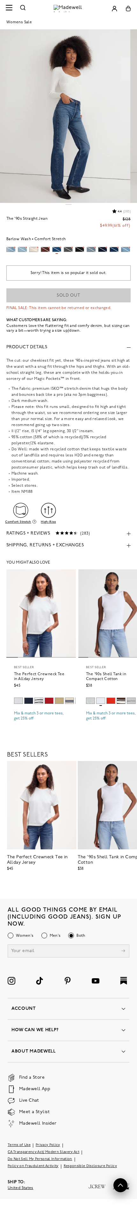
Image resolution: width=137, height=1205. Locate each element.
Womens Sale (19, 22)
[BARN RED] (49, 701)
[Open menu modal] (9, 8)
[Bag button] (128, 8)
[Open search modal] (23, 8)
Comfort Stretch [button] (18, 522)
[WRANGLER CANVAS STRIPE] (69, 701)
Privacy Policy (48, 1145)
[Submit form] (123, 951)
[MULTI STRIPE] (131, 701)
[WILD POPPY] (110, 701)
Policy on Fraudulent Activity (33, 1166)
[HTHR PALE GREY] (18, 701)
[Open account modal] (114, 8)
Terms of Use (19, 1145)
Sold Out (68, 295)
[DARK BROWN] (121, 701)
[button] (120, 1185)
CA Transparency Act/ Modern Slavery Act (43, 1152)
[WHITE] (38, 701)
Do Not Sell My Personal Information (40, 1159)
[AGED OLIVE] (59, 701)
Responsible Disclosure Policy (90, 1166)
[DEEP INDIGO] (28, 701)
